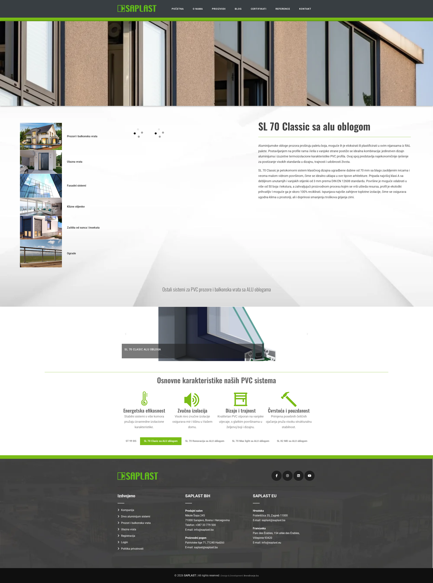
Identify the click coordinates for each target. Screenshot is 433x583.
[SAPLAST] (137, 8)
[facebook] (276, 476)
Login (124, 542)
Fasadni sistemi (76, 185)
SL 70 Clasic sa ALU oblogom (161, 441)
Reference (283, 8)
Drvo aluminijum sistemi (135, 516)
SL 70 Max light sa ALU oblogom (250, 441)
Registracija (128, 535)
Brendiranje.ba (251, 575)
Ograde (71, 253)
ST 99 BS (131, 441)
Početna (178, 8)
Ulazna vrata (74, 161)
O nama (198, 8)
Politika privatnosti (132, 548)
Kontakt (305, 8)
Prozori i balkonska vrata (82, 136)
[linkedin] (298, 476)
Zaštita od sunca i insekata (83, 227)
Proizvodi (219, 8)
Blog (238, 8)
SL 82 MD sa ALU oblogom (292, 441)
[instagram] (287, 476)
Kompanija (127, 510)
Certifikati (258, 8)
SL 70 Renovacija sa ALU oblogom (204, 441)
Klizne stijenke (76, 206)
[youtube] (309, 476)
